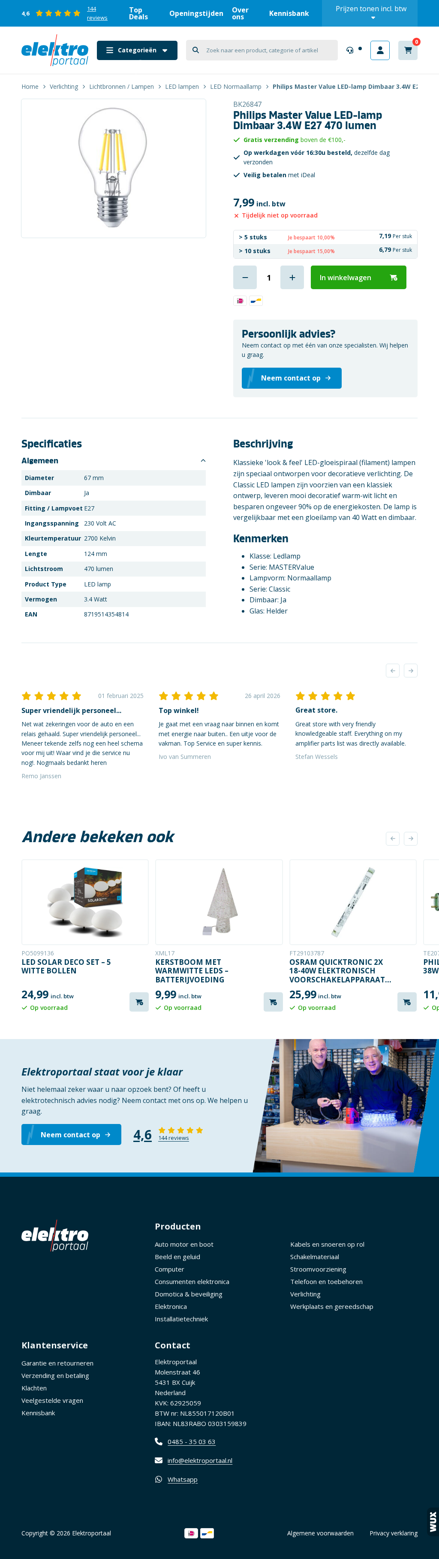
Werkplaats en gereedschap (331, 1306)
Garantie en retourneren (57, 1363)
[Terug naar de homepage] (54, 50)
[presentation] (393, 670)
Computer (169, 1269)
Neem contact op (70, 1134)
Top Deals (138, 13)
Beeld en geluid (177, 1256)
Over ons (240, 13)
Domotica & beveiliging (189, 1294)
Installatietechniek (181, 1318)
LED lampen (182, 86)
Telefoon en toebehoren (326, 1281)
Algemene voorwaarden (320, 1533)
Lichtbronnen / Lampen (121, 86)
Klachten (34, 1388)
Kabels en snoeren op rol (327, 1244)
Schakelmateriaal (314, 1256)
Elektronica (171, 1306)
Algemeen (39, 461)
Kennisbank (289, 13)
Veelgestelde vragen (52, 1400)
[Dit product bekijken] (85, 902)
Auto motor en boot (184, 1244)
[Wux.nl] (433, 1522)
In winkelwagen (345, 277)
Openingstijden (196, 13)
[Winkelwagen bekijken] (408, 50)
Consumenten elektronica (192, 1281)
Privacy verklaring (394, 1533)
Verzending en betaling (55, 1375)
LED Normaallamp (236, 86)
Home (30, 86)
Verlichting (64, 86)
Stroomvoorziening (318, 1269)
